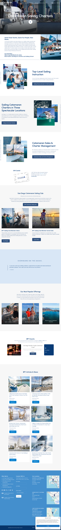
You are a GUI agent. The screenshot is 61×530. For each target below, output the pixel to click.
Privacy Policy (34, 527)
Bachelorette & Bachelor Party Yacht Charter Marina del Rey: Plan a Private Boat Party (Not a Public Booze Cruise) (41, 454)
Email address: (18, 490)
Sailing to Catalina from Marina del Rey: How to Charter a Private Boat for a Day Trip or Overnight (41, 425)
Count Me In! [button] (36, 239)
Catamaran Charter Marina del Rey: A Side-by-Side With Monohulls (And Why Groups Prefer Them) (41, 395)
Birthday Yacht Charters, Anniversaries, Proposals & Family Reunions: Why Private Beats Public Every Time (17, 425)
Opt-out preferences (47, 528)
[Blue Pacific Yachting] (7, 3)
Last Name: (18, 486)
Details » (33, 353)
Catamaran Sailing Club (7, 487)
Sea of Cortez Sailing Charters (8, 479)
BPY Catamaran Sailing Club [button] (30, 204)
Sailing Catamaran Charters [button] (9, 122)
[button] (51, 3)
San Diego (13, 398)
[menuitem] (18, 3)
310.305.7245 (34, 499)
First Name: (18, 481)
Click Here (41, 173)
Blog (10, 398)
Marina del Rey (37, 398)
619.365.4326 (34, 484)
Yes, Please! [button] (5, 240)
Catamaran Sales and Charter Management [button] (43, 156)
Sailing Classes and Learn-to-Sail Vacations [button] (43, 83)
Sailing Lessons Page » (39, 341)
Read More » (13, 402)
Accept (48, 525)
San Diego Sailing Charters (7, 478)
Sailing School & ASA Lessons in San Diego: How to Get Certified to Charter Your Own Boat (18, 395)
